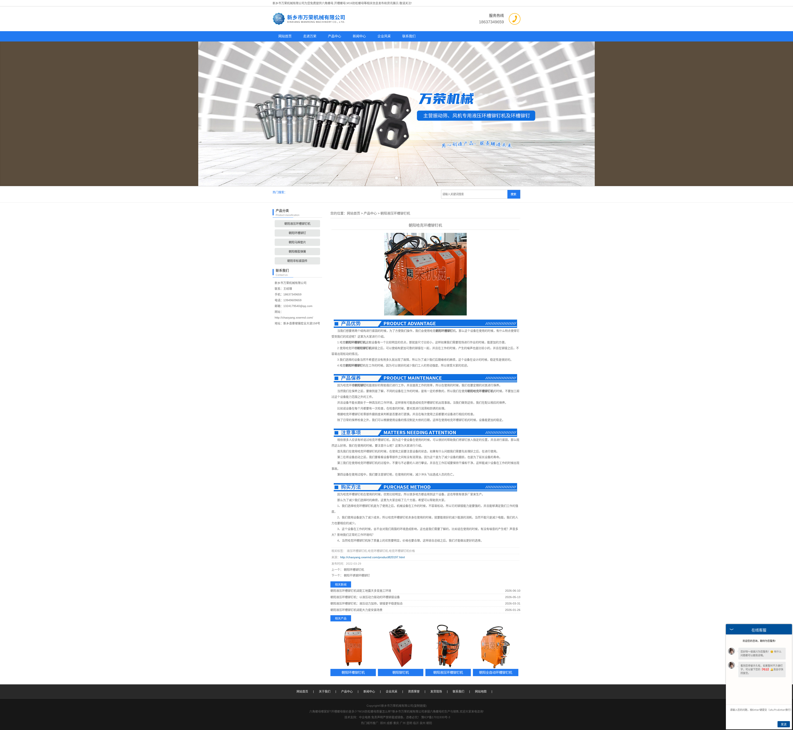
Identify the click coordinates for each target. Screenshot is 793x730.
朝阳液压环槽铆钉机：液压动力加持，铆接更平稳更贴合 (366, 603)
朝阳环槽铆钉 (297, 233)
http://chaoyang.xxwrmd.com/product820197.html (372, 557)
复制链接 (420, 705)
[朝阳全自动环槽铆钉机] (495, 646)
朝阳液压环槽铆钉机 (297, 223)
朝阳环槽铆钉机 (353, 569)
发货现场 (436, 691)
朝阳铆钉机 (400, 672)
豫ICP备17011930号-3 (435, 717)
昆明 (409, 723)
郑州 (383, 723)
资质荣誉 (414, 691)
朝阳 (429, 723)
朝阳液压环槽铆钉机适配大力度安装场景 (356, 609)
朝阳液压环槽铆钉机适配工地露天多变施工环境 (360, 590)
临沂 (416, 723)
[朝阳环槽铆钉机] (353, 646)
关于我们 (324, 691)
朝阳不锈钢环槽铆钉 (356, 575)
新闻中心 (359, 36)
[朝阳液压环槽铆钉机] (448, 646)
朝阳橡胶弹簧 (297, 251)
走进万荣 (309, 36)
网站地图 (481, 691)
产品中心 (334, 36)
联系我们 (408, 36)
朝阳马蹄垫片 (297, 242)
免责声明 (377, 717)
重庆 (396, 723)
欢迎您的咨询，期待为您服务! (759, 641)
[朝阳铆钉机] (400, 646)
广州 (403, 723)
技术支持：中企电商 (357, 717)
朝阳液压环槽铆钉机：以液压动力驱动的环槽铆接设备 (365, 597)
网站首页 (285, 36)
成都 (389, 723)
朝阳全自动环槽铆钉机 (495, 672)
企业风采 (384, 36)
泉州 (422, 723)
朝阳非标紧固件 (297, 260)
